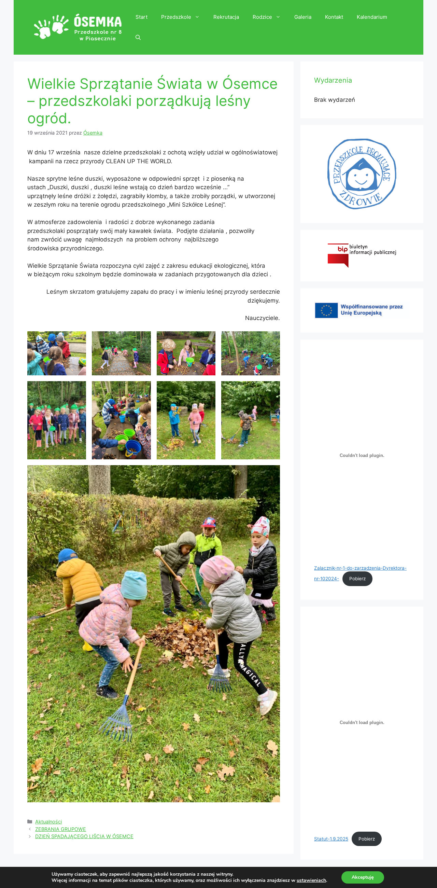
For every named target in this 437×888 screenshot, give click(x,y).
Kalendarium (372, 17)
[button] (138, 37)
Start (141, 17)
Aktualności (48, 821)
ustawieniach (311, 880)
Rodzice (262, 17)
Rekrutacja (226, 17)
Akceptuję (363, 877)
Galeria (302, 17)
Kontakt (334, 17)
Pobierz (357, 578)
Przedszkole (176, 17)
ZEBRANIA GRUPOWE (60, 829)
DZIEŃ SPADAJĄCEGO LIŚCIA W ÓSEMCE (84, 836)
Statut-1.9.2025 (331, 839)
